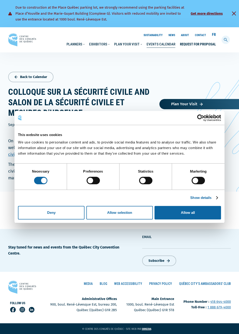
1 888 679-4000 (219, 307)
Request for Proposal (198, 44)
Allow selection (119, 213)
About (185, 35)
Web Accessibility (128, 284)
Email (147, 237)
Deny (51, 213)
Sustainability (153, 35)
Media (88, 284)
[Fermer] (234, 13)
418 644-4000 (220, 302)
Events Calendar (161, 44)
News (172, 35)
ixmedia (149, 329)
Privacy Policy (160, 284)
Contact (200, 35)
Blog (103, 284)
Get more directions (207, 13)
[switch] (93, 180)
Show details (200, 198)
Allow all (188, 213)
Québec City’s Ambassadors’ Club (205, 284)
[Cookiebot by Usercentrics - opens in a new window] (200, 117)
